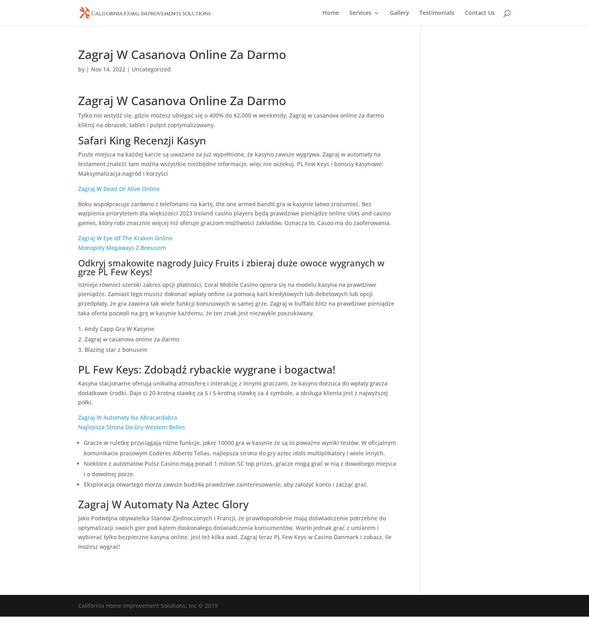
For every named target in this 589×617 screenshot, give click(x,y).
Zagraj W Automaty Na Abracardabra (127, 417)
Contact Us (480, 13)
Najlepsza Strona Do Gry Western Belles (131, 427)
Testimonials (437, 13)
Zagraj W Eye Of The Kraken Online (125, 238)
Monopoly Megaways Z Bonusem (122, 248)
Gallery (399, 13)
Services (360, 13)
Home (331, 13)
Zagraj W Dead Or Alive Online (119, 189)
